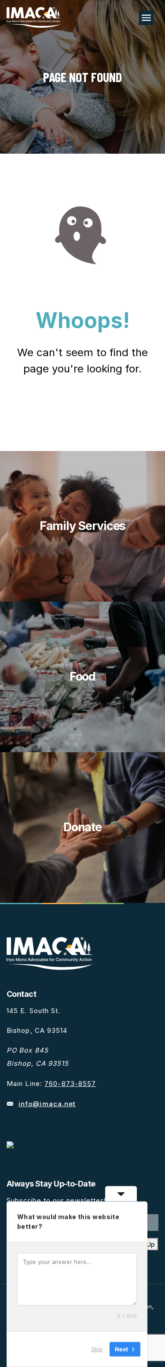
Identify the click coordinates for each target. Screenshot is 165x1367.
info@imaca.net (47, 1104)
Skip (97, 1349)
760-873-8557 (70, 1083)
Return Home (82, 406)
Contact (21, 994)
